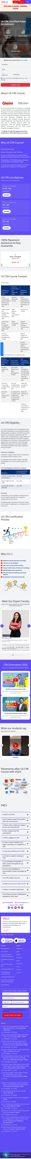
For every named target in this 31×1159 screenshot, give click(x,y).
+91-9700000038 (6, 1032)
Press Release (19, 948)
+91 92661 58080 (7, 1070)
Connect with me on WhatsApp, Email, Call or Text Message (14, 79)
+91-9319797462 (6, 1047)
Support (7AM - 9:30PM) (16, 905)
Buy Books (18, 954)
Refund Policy (17, 1156)
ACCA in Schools (4, 951)
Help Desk (18, 969)
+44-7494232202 (6, 1095)
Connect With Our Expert (12, 1015)
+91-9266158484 (6, 1108)
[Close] (30, 5)
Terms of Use (22, 1156)
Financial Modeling (5, 984)
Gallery (17, 951)
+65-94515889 (6, 1101)
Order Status (19, 957)
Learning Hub (19, 963)
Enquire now (15, 85)
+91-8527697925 (6, 1131)
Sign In (22, 2)
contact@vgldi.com (22, 902)
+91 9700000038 (8, 902)
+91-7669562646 (6, 1124)
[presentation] (1, 264)
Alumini (18, 960)
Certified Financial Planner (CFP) (7, 977)
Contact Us (18, 972)
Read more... (6, 930)
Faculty (17, 966)
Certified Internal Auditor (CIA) (7, 969)
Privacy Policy (11, 1156)
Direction (15, 1032)
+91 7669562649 (6, 1062)
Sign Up (16, 2)
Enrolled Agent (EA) (5, 948)
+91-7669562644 (6, 1114)
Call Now (6, 195)
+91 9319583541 (6, 1088)
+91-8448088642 (6, 1038)
